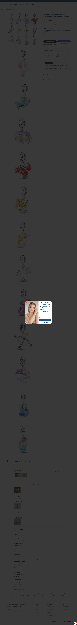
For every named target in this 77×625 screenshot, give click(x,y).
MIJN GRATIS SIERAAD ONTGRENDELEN (45, 320)
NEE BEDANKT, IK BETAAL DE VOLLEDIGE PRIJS (45, 322)
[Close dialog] (26, 302)
